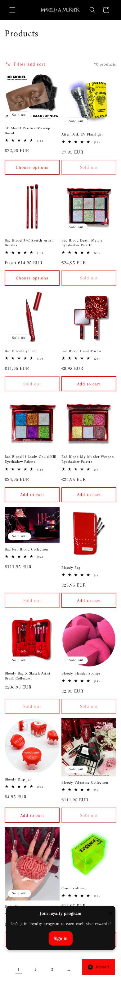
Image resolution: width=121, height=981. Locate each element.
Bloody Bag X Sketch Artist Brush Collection (28, 676)
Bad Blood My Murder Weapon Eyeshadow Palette (87, 459)
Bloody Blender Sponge (80, 673)
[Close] (110, 913)
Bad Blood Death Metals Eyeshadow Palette (81, 243)
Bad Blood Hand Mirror (81, 351)
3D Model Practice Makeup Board (27, 131)
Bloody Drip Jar (18, 779)
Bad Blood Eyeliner (21, 351)
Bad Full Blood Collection (26, 549)
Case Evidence (73, 888)
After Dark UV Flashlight (82, 134)
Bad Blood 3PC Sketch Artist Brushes (29, 243)
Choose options (32, 167)
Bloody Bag (70, 568)
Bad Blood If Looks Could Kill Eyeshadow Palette (30, 459)
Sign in (61, 938)
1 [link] (18, 969)
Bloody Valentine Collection (84, 783)
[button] (12, 10)
